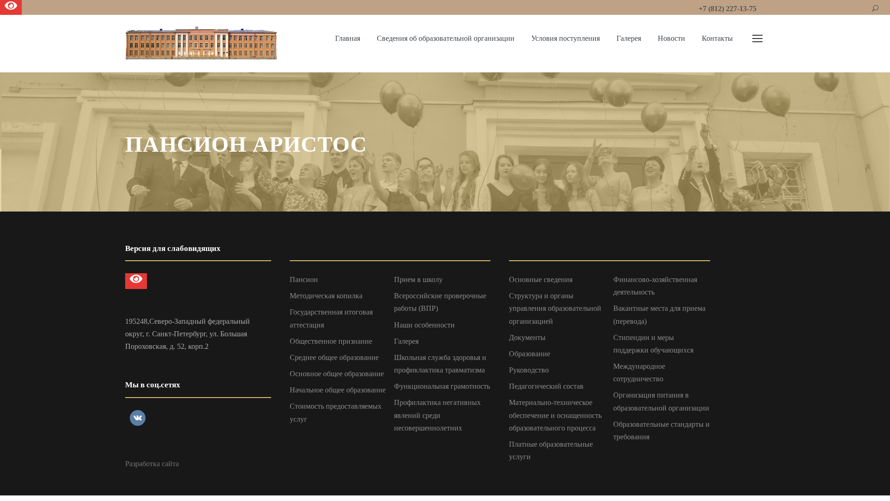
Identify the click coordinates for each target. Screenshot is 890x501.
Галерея (629, 38)
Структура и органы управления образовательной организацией (555, 308)
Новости (671, 38)
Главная (347, 38)
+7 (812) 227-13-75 (727, 9)
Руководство (529, 370)
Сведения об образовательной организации (446, 38)
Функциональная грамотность (442, 386)
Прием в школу (418, 279)
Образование (529, 354)
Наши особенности (424, 325)
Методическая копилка (326, 296)
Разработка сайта (152, 464)
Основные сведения (540, 279)
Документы (527, 337)
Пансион (304, 279)
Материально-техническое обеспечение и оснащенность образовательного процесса (555, 414)
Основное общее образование (337, 374)
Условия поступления (565, 38)
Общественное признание (331, 341)
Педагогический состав (546, 386)
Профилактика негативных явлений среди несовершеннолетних (437, 414)
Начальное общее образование (338, 390)
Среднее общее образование (334, 357)
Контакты (717, 38)
